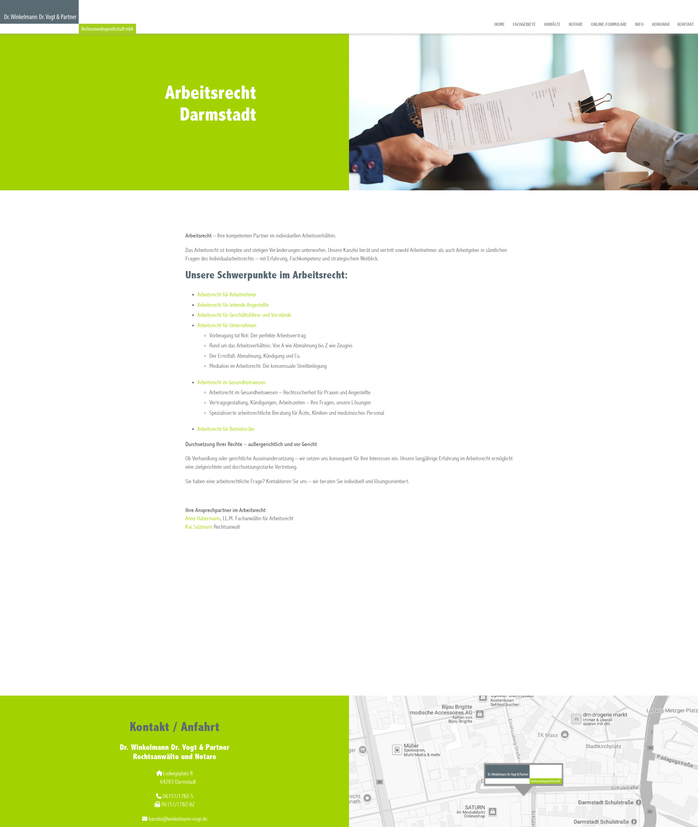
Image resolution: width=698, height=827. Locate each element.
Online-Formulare (609, 24)
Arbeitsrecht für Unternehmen (226, 325)
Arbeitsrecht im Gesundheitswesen (231, 382)
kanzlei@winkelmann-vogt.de (178, 819)
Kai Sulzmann (198, 527)
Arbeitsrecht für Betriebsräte (225, 429)
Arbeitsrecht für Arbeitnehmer (226, 294)
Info (639, 24)
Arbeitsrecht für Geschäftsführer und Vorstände (244, 315)
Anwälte (552, 24)
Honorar (660, 24)
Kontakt (686, 24)
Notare (576, 24)
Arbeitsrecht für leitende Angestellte (233, 305)
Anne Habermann (202, 518)
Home (499, 24)
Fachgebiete (524, 24)
